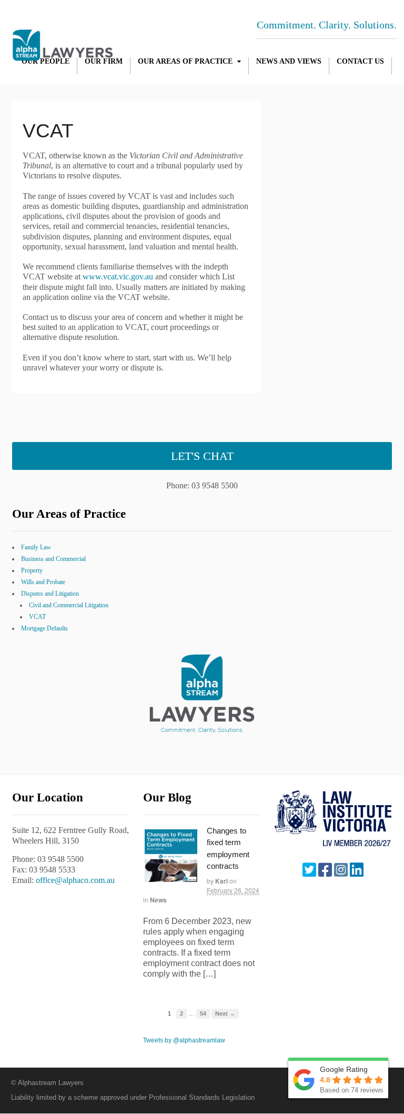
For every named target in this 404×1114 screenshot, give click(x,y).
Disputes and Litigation (50, 593)
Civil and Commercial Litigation (68, 605)
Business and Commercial (53, 559)
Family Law (36, 547)
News (158, 900)
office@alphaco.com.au (75, 880)
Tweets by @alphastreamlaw (184, 1040)
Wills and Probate (43, 582)
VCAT (37, 616)
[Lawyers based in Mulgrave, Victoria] (62, 55)
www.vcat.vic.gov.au (118, 276)
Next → (225, 1013)
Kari (221, 881)
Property (32, 570)
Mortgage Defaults (44, 628)
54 (203, 1013)
